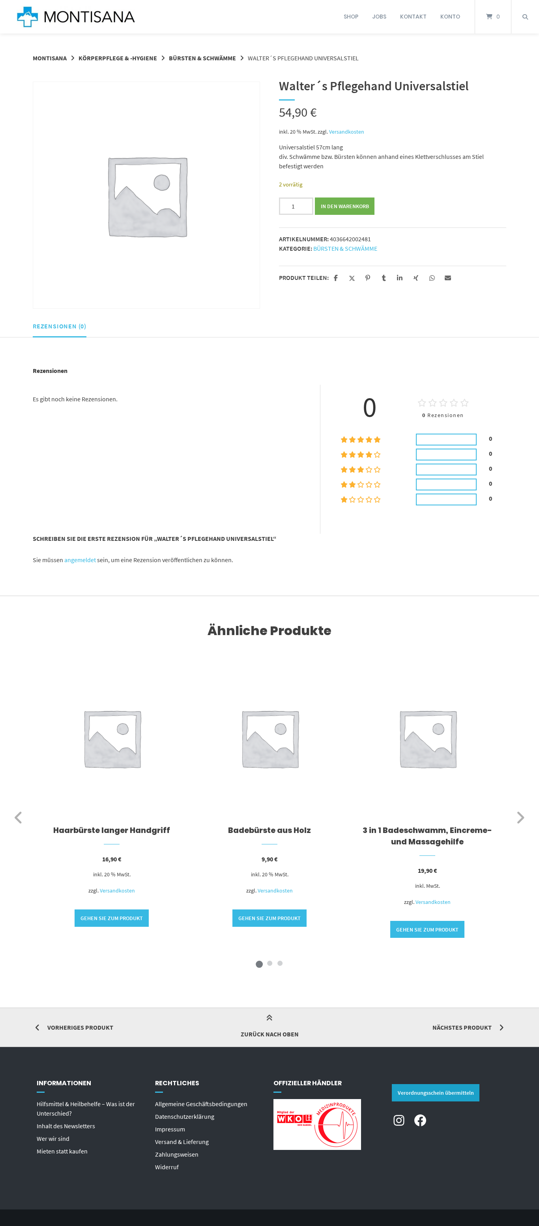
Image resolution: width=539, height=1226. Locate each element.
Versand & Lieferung (182, 1142)
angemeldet (80, 560)
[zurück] (19, 817)
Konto (450, 16)
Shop (351, 16)
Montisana (50, 58)
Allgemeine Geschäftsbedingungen (201, 1104)
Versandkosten (346, 131)
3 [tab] (280, 963)
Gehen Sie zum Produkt (111, 918)
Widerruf (167, 1167)
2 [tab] (269, 963)
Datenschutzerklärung (184, 1116)
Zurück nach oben (270, 1034)
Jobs (379, 16)
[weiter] (520, 817)
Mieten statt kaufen (62, 1151)
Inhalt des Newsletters (66, 1126)
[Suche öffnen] (525, 17)
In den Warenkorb (345, 206)
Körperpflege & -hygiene (118, 58)
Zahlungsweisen (176, 1154)
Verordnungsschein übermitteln (436, 1092)
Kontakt (413, 16)
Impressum (170, 1129)
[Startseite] (76, 17)
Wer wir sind (53, 1138)
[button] (337, 278)
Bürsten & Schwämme (202, 58)
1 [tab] (259, 963)
